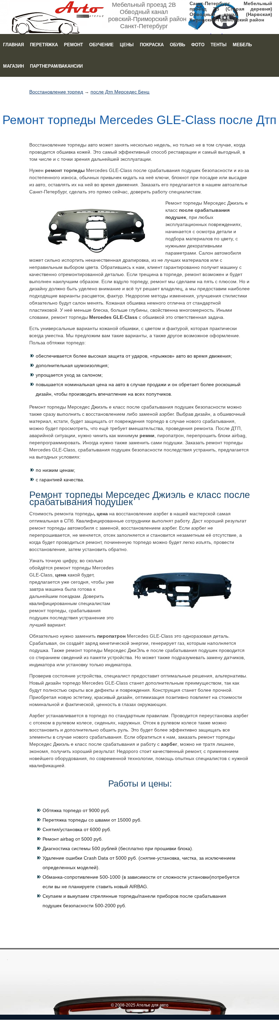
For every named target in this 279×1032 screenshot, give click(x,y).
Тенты (219, 44)
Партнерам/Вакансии (56, 66)
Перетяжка (44, 44)
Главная (13, 44)
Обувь (177, 44)
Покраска (152, 44)
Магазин (13, 66)
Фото (197, 44)
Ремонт (73, 44)
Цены (127, 44)
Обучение (101, 44)
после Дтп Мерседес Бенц (120, 91)
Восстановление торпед (56, 91)
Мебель (242, 44)
